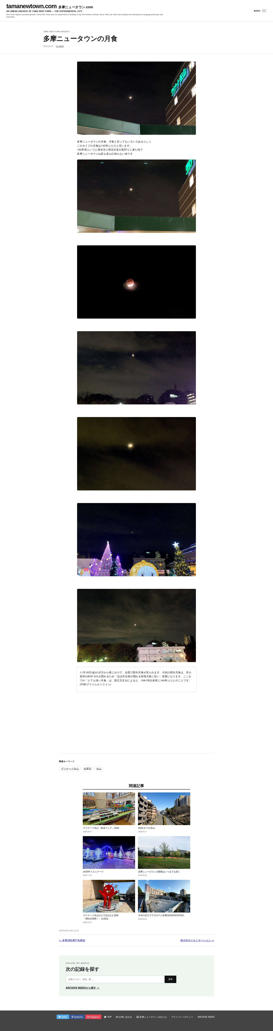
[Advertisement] (136, 725)
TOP (109, 1016)
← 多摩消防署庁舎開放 (72, 940)
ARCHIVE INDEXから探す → (82, 988)
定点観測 (60, 46)
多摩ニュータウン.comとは (153, 1016)
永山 (98, 768)
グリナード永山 (70, 768)
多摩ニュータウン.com (75, 7)
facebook (78, 1016)
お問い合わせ (125, 1016)
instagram (94, 1016)
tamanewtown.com (31, 6)
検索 (170, 979)
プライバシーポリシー (182, 1016)
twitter (64, 1016)
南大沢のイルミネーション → (197, 940)
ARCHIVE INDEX (206, 1016)
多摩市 (87, 768)
